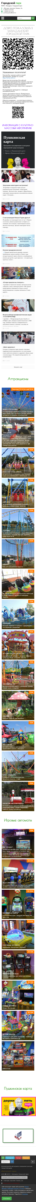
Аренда (18, 1158)
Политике (25, 1194)
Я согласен (6, 1198)
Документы (5, 1162)
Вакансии (26, 1158)
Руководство (9, 1158)
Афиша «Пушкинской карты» (14, 153)
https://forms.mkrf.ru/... (9, 78)
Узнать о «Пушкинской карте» (15, 151)
